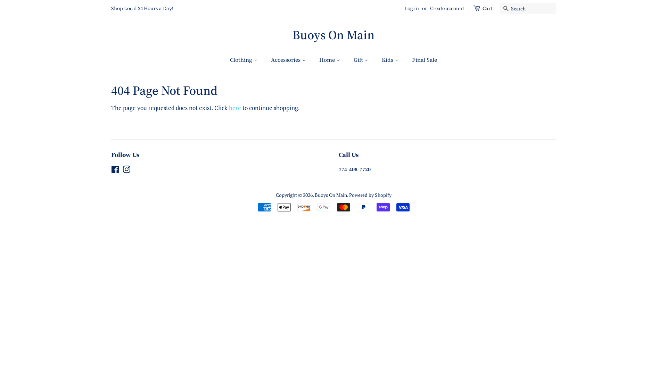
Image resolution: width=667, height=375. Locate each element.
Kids (388, 60)
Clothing (242, 60)
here (235, 108)
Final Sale (424, 60)
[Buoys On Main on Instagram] (126, 170)
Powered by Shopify (370, 195)
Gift (359, 60)
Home (327, 60)
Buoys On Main (333, 34)
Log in (411, 8)
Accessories (286, 60)
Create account (447, 8)
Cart (487, 8)
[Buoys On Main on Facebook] (115, 170)
